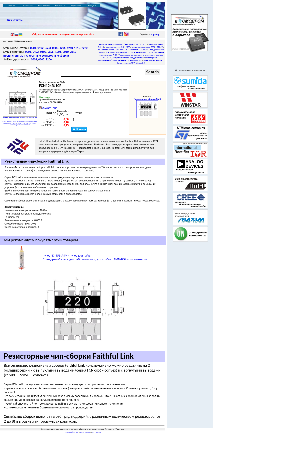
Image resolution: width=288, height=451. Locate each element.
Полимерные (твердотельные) (112, 60)
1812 (77, 48)
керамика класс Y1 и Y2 (136, 44)
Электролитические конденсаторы (127, 58)
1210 (70, 48)
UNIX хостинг (85, 432)
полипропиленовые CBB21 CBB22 (147, 47)
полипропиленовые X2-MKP (111, 50)
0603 (48, 48)
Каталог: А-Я (60, 6)
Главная (11, 6)
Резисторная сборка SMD (147, 99)
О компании (27, 6)
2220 (85, 48)
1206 (63, 48)
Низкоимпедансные (153, 60)
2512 (73, 52)
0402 (41, 48)
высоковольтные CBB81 (137, 50)
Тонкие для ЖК (135, 60)
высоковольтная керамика (111, 44)
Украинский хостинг (72, 432)
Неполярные (151, 58)
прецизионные (13, 55)
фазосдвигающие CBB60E (117, 52)
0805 (55, 48)
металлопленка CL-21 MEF (118, 47)
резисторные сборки (55, 55)
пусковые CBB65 (138, 52)
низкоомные (32, 55)
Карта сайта (76, 6)
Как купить (92, 6)
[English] (12, 35)
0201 (33, 48)
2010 (66, 52)
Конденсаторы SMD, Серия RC (131, 63)
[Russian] (16, 35)
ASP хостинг (96, 432)
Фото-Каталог (44, 6)
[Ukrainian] (20, 35)
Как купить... (15, 20)
